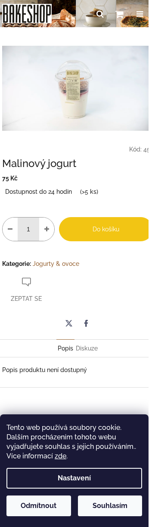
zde (60, 456)
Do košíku (106, 229)
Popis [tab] (65, 348)
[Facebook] (86, 323)
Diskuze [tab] (87, 348)
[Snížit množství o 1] (10, 229)
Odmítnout (38, 506)
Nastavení (74, 478)
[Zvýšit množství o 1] (46, 229)
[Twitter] (69, 323)
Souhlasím (110, 506)
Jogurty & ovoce (56, 263)
